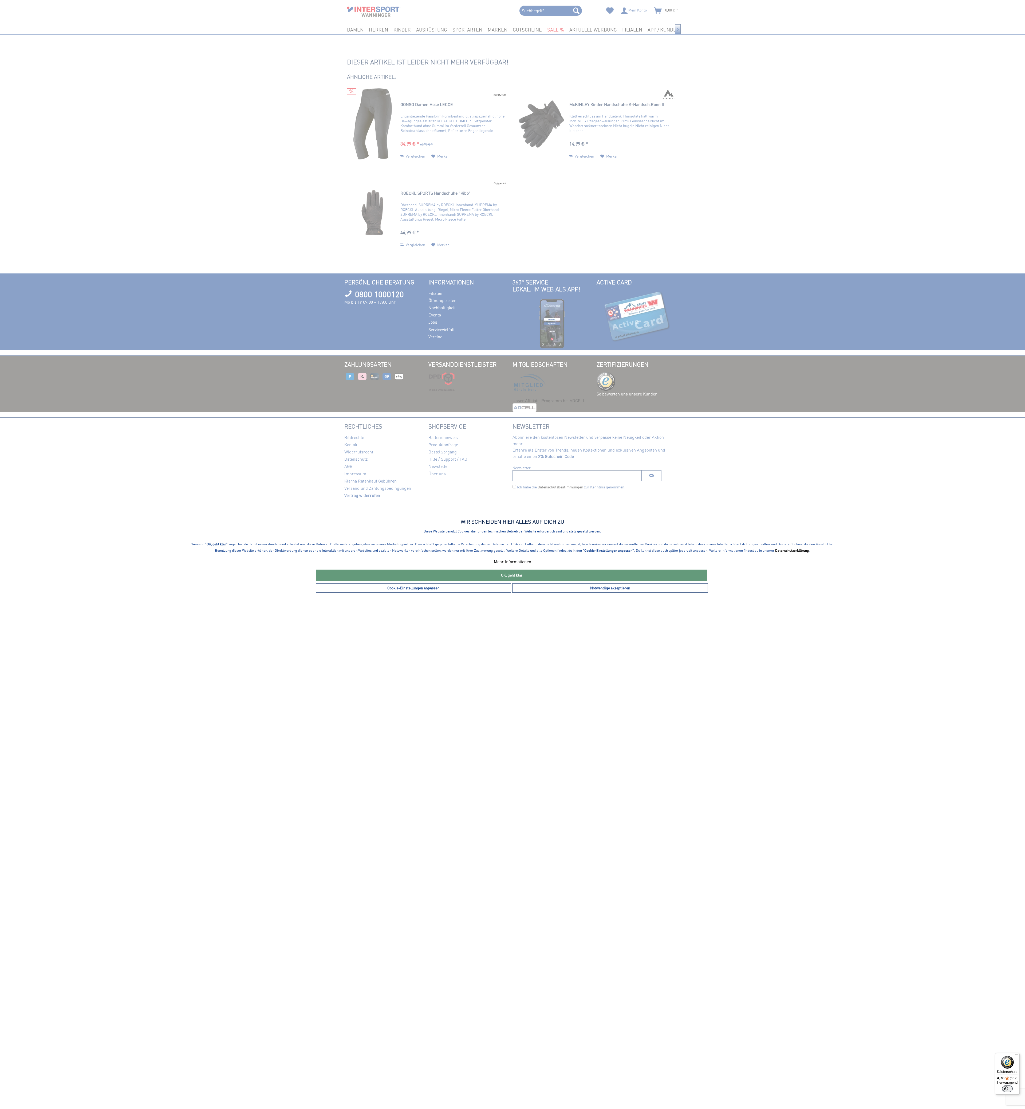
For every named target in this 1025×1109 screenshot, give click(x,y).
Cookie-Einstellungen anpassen (413, 588)
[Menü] (1016, 1056)
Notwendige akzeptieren (610, 588)
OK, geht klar (512, 575)
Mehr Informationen (512, 561)
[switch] (1007, 1089)
